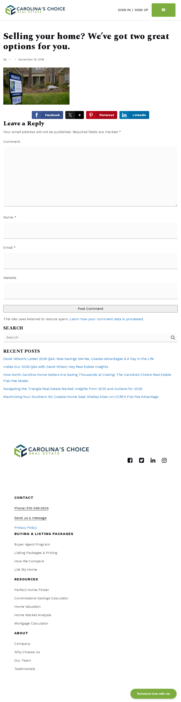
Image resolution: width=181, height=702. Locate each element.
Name (9, 217)
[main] (90, 219)
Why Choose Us (27, 652)
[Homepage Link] (35, 10)
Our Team (22, 660)
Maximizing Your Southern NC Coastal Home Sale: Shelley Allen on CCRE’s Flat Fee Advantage (80, 397)
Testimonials (24, 669)
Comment (11, 141)
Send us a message (30, 518)
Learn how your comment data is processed (106, 319)
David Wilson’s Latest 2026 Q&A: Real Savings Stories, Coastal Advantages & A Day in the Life (78, 359)
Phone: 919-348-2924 (31, 508)
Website (9, 278)
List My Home (25, 569)
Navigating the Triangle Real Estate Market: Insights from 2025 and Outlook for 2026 (72, 389)
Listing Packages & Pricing (35, 553)
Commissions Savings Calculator (41, 598)
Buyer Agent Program (32, 544)
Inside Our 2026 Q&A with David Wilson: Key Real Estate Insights (55, 367)
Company (22, 644)
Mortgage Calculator (31, 623)
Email (9, 247)
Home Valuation (27, 606)
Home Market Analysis (32, 615)
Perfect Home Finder (31, 590)
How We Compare (29, 561)
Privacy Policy (25, 527)
